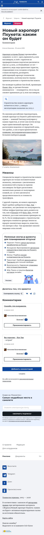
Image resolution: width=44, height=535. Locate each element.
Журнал (9, 18)
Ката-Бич (27, 213)
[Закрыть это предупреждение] (41, 10)
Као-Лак (30, 205)
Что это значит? (7, 11)
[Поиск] (38, 2)
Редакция (20, 445)
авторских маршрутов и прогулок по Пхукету (23, 249)
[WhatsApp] (34, 293)
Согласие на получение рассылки (20, 421)
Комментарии (8, 43)
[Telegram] (31, 293)
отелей (22, 135)
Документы (20, 456)
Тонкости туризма (4, 18)
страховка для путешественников (22, 266)
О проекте (6, 445)
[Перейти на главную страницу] (20, 2)
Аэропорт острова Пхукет (13, 54)
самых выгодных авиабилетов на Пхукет (21, 244)
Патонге (14, 213)
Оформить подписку (22, 414)
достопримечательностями (24, 132)
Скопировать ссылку (12, 293)
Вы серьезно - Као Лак (14, 338)
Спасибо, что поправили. (15, 306)
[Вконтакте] (27, 293)
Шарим (16, 18)
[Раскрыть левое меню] (2, 2)
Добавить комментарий (22, 369)
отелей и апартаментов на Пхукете (18, 256)
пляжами (6, 132)
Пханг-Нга (7, 87)
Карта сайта (7, 518)
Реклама (8, 280)
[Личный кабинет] (42, 2)
